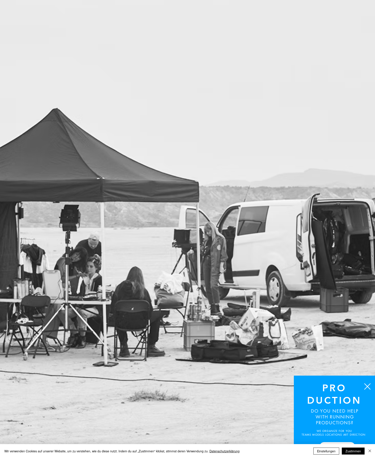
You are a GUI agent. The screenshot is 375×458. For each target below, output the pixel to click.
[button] (367, 386)
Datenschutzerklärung (224, 451)
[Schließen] (369, 451)
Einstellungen (326, 451)
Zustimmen (353, 451)
